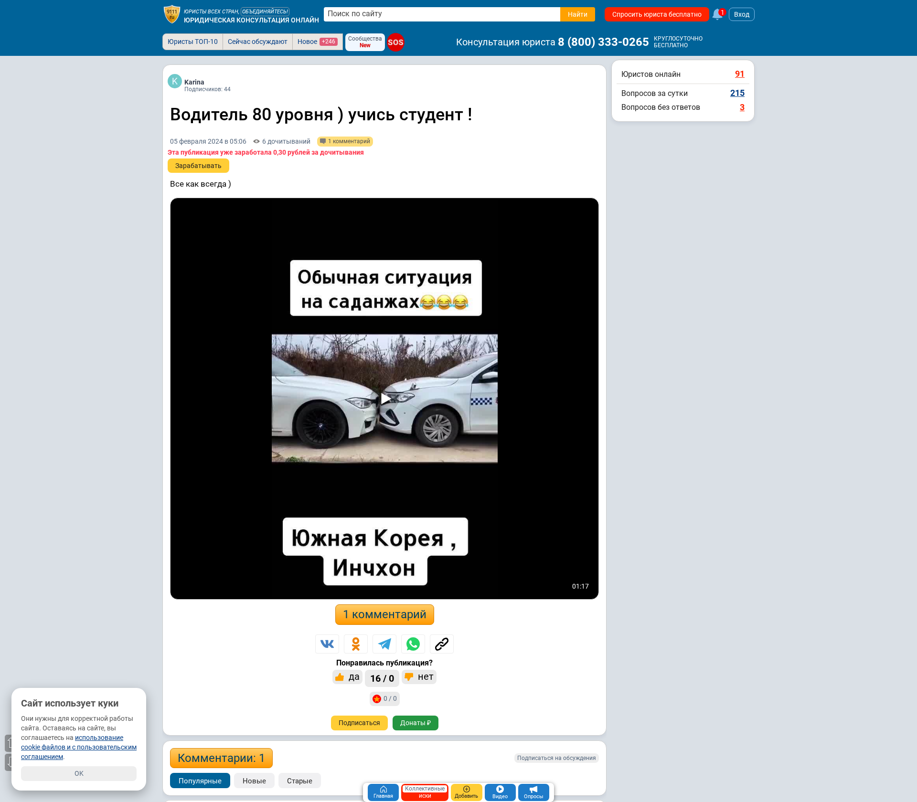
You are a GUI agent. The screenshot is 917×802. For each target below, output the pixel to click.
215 (737, 93)
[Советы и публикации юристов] (171, 14)
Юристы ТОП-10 (193, 41)
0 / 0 (390, 698)
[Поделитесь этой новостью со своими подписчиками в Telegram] (384, 644)
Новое (316, 41)
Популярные (200, 781)
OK (79, 773)
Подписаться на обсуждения (556, 758)
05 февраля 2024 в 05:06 (208, 141)
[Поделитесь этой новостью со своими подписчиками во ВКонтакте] (327, 644)
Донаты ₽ (415, 723)
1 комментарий (385, 614)
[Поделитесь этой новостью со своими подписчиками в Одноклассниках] (356, 644)
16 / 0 (382, 678)
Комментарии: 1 (221, 758)
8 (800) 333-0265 (603, 42)
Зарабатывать (198, 165)
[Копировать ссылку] (442, 644)
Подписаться (359, 723)
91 (740, 74)
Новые (254, 781)
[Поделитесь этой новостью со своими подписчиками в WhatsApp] (413, 644)
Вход (741, 14)
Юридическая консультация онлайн (251, 20)
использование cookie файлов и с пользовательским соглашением (79, 747)
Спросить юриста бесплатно (657, 14)
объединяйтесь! (265, 12)
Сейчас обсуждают (258, 41)
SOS (395, 42)
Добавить (466, 796)
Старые (299, 781)
